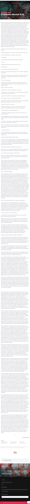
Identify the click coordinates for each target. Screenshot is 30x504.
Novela (9, 12)
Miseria (2, 447)
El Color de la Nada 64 (5, 491)
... (11, 460)
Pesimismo (9, 447)
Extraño (19, 446)
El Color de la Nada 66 (17, 489)
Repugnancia (12, 447)
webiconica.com (25, 502)
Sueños (18, 447)
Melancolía (24, 446)
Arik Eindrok (15, 2)
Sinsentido (15, 447)
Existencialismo (16, 446)
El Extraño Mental (4, 12)
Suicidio (21, 447)
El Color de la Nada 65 (24, 489)
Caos (6, 446)
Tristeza (23, 447)
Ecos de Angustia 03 (5, 489)
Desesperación (12, 446)
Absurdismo (3, 446)
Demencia (8, 446)
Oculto (6, 447)
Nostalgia (4, 447)
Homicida (21, 446)
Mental (27, 446)
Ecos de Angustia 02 (11, 489)
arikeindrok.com (16, 502)
